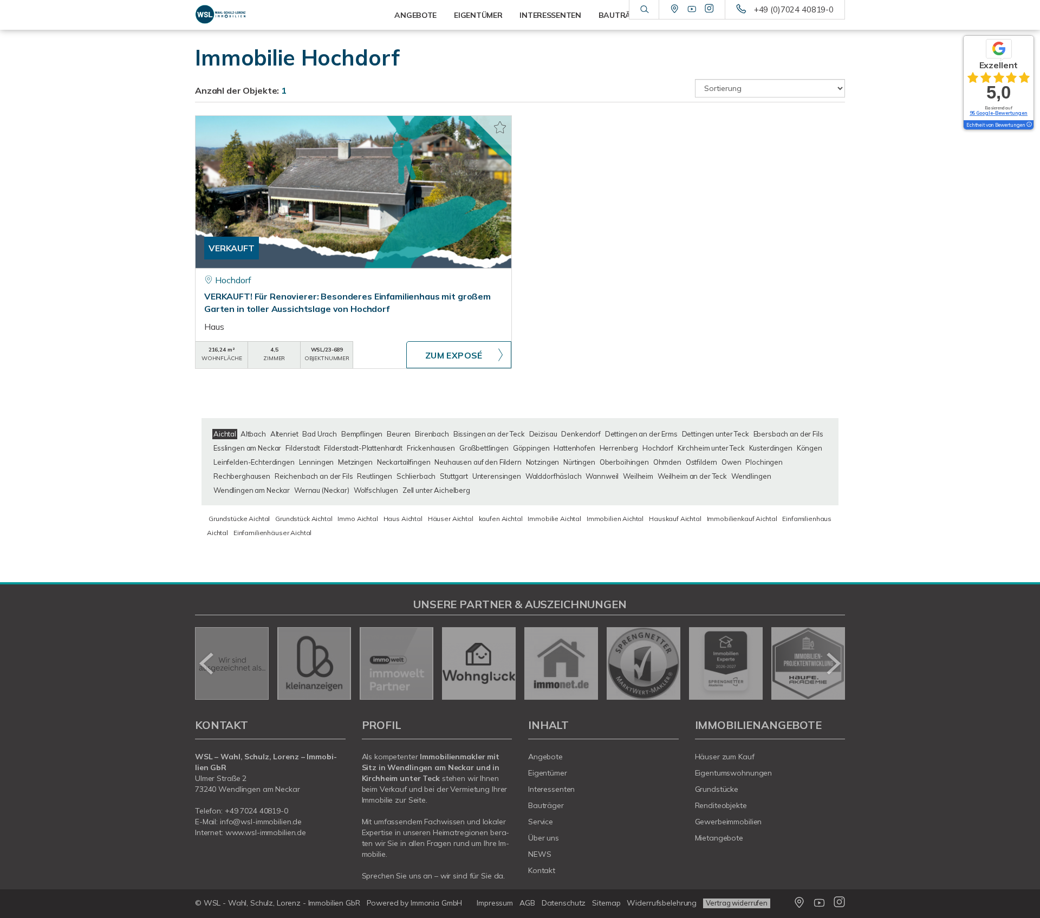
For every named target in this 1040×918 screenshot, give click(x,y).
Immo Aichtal (357, 519)
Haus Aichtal (403, 519)
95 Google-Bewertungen (999, 113)
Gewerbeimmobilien (728, 821)
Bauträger (546, 805)
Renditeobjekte (721, 805)
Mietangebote (719, 838)
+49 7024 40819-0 (256, 811)
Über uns (543, 838)
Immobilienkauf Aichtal (742, 519)
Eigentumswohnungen (733, 773)
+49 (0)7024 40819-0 (794, 9)
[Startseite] (270, 15)
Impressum (495, 903)
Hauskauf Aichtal (675, 519)
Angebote (545, 756)
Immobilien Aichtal (615, 519)
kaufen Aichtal (501, 519)
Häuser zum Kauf (725, 756)
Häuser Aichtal (450, 519)
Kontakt (541, 870)
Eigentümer (547, 773)
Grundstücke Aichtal (239, 519)
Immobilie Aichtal (554, 519)
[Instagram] (709, 9)
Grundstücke (717, 789)
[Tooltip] (1028, 125)
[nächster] (833, 663)
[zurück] (207, 663)
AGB (527, 903)
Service (540, 821)
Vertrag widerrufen (737, 903)
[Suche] (644, 9)
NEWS (539, 854)
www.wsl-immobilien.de (265, 832)
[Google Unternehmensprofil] (674, 9)
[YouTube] (692, 9)
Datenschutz (564, 903)
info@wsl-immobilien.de (261, 821)
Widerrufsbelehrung (662, 903)
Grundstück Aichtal (303, 519)
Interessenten (551, 789)
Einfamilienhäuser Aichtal (272, 533)
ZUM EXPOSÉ (454, 355)
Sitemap (606, 903)
